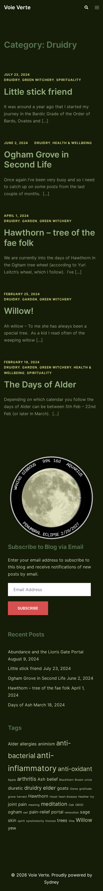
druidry (33, 788)
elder (49, 788)
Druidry (12, 80)
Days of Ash (20, 704)
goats (63, 788)
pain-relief (39, 812)
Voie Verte (17, 7)
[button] (86, 7)
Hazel (53, 796)
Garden (29, 221)
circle (88, 780)
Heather (83, 796)
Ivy (92, 796)
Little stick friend (38, 92)
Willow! (19, 311)
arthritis (26, 779)
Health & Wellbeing (72, 143)
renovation (72, 812)
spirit (21, 821)
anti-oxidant (75, 769)
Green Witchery (38, 80)
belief (52, 779)
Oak (71, 805)
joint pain (17, 804)
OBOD (79, 805)
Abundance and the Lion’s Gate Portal (45, 651)
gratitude (85, 789)
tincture (50, 821)
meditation (54, 804)
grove (12, 796)
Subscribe (28, 608)
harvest (22, 796)
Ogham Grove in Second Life (36, 159)
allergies (28, 743)
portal (57, 812)
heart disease (68, 796)
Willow (84, 820)
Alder (13, 743)
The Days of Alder (40, 384)
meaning (34, 805)
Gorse (74, 789)
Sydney (51, 882)
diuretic (15, 788)
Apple (12, 780)
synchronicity (35, 821)
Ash (41, 779)
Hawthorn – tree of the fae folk (49, 237)
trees (62, 820)
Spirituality (68, 80)
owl (25, 812)
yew (12, 828)
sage (85, 812)
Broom (79, 780)
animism (46, 743)
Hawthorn (38, 796)
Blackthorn (66, 780)
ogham (15, 812)
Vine (71, 821)
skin (12, 820)
